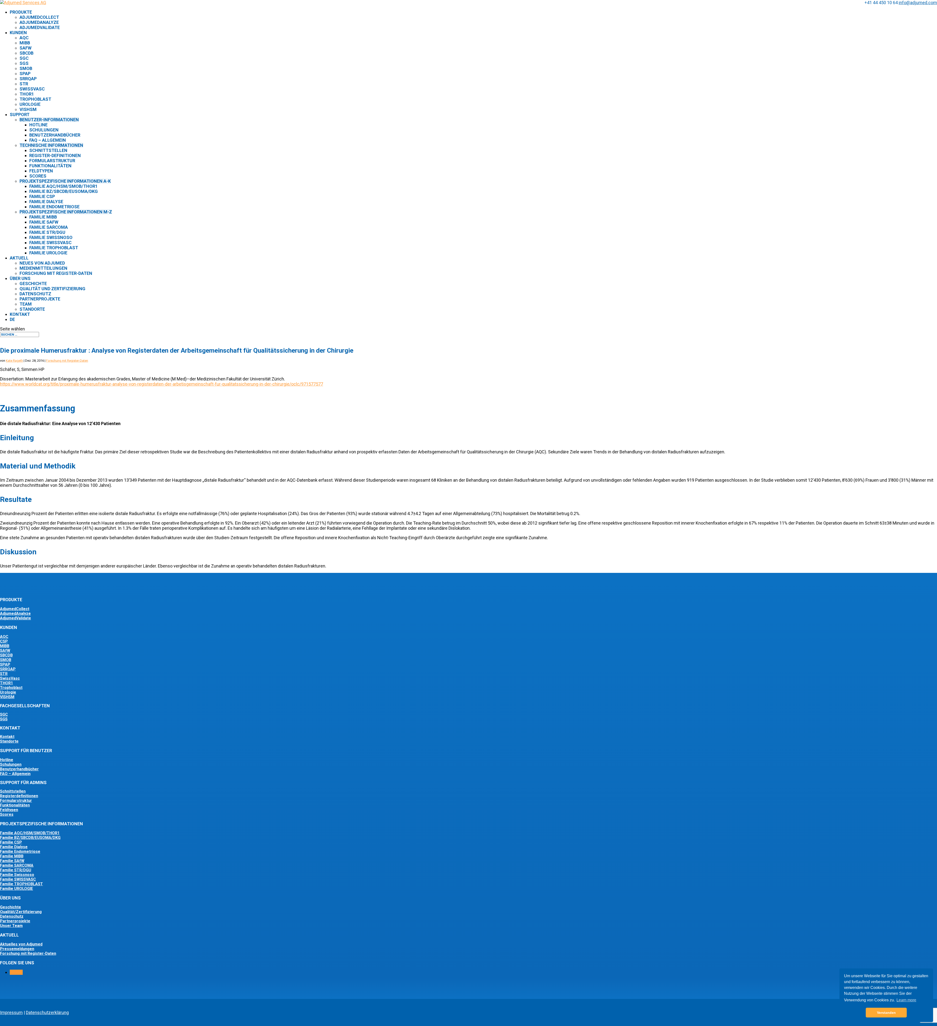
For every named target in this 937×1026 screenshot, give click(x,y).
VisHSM (28, 109)
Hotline (38, 124)
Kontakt (20, 314)
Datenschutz (35, 293)
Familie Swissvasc (50, 242)
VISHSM (7, 697)
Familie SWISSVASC (18, 879)
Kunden (18, 32)
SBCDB (26, 53)
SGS (24, 63)
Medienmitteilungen (43, 268)
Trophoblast (35, 99)
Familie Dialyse (46, 201)
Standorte (32, 309)
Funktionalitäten (50, 165)
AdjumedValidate (40, 27)
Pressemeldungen (17, 948)
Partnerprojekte (40, 298)
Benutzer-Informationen (49, 119)
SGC (24, 58)
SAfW (25, 47)
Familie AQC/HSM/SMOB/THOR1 (63, 186)
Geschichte (33, 283)
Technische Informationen (51, 145)
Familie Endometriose (54, 206)
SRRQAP (28, 78)
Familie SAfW (43, 222)
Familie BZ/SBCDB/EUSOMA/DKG (63, 191)
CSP (4, 641)
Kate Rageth (14, 360)
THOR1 (27, 94)
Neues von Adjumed (42, 263)
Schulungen (44, 129)
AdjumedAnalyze (39, 22)
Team (26, 304)
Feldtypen (41, 170)
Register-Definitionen (55, 155)
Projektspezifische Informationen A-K (65, 181)
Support (20, 114)
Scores (37, 176)
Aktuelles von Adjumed (21, 944)
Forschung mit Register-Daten (56, 273)
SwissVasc (32, 88)
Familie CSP (42, 196)
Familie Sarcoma (48, 227)
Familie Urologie (48, 252)
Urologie (30, 104)
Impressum (11, 1012)
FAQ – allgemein (47, 140)
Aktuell (19, 257)
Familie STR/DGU (47, 232)
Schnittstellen (48, 150)
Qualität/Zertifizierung (21, 911)
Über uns (20, 278)
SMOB (26, 68)
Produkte (21, 12)
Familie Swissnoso (50, 237)
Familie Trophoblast (53, 247)
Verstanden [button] (886, 1013)
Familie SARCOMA (16, 865)
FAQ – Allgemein (15, 773)
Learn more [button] (906, 1000)
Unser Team (11, 925)
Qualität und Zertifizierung (52, 288)
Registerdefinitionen (19, 796)
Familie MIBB (43, 216)
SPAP (25, 73)
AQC (24, 37)
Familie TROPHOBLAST (21, 884)
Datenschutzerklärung (47, 1012)
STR (24, 83)
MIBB (25, 42)
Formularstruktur (52, 160)
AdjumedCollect (39, 17)
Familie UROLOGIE (16, 888)
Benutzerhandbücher (54, 135)
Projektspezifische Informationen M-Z (66, 211)
